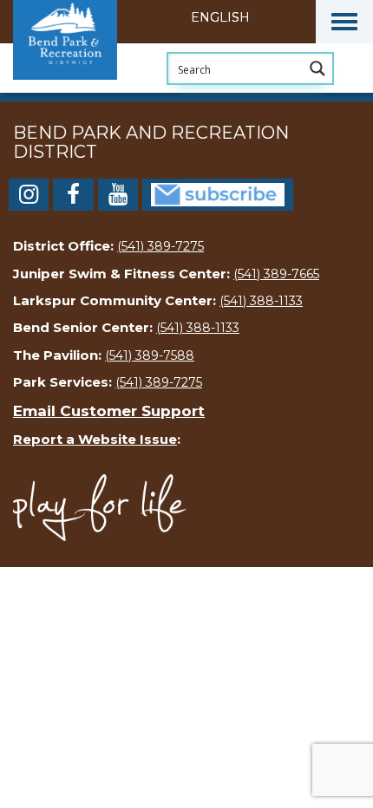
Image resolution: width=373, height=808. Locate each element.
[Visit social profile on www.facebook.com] (72, 197)
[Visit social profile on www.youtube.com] (118, 197)
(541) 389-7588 (149, 355)
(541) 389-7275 (160, 246)
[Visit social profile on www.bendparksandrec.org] (218, 193)
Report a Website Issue (95, 439)
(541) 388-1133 (261, 301)
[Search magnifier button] (317, 68)
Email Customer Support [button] (109, 411)
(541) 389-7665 (276, 274)
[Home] (99, 91)
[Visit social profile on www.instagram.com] (28, 197)
